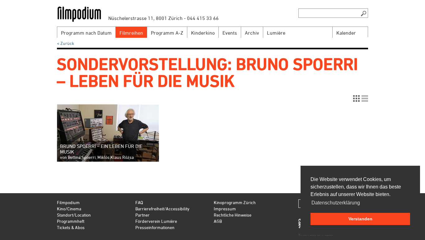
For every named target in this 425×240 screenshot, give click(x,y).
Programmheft (70, 221)
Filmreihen (131, 33)
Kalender (346, 33)
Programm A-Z (167, 33)
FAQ (139, 202)
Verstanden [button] (360, 218)
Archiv (252, 33)
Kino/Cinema (69, 208)
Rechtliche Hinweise (232, 215)
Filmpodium (68, 202)
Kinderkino (203, 33)
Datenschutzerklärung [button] (335, 202)
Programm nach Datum (86, 33)
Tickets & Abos (71, 227)
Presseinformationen (155, 227)
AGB (218, 221)
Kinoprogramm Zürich (235, 202)
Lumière (276, 33)
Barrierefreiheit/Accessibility (162, 208)
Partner (142, 215)
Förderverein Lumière (156, 221)
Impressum (225, 208)
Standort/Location (74, 215)
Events (229, 33)
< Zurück (65, 43)
